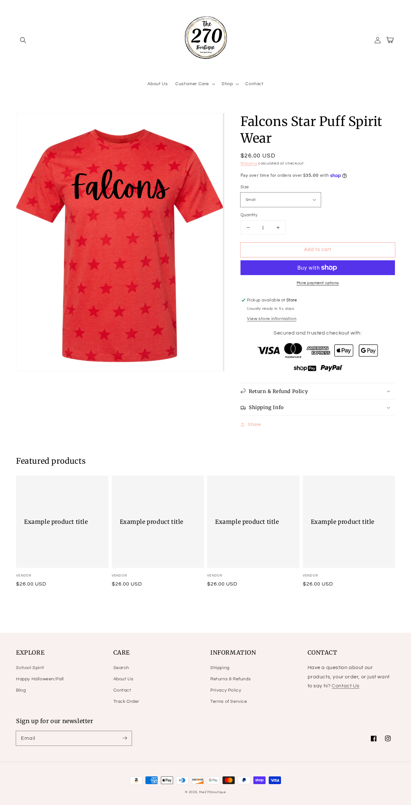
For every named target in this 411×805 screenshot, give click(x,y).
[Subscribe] (125, 738)
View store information (271, 319)
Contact (122, 690)
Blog (21, 690)
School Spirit (30, 668)
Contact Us (345, 685)
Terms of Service (228, 701)
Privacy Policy (225, 690)
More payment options (318, 283)
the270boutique (212, 792)
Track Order (126, 701)
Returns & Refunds (230, 679)
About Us (123, 679)
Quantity (248, 215)
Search (121, 668)
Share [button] (254, 424)
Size (244, 187)
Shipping (248, 163)
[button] (23, 40)
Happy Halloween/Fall (40, 679)
